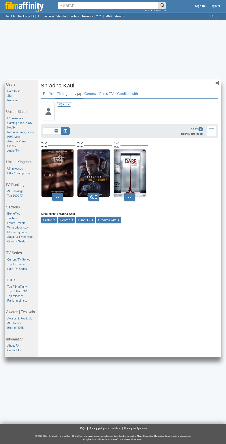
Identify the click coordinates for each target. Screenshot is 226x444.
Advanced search (154, 10)
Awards (120, 16)
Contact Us (14, 350)
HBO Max (13, 136)
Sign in (11, 95)
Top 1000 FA (15, 195)
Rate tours (14, 91)
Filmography (69, 94)
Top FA (10, 16)
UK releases (15, 168)
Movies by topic (17, 232)
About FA (13, 345)
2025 (99, 16)
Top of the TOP (17, 291)
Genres (90, 94)
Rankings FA (26, 16)
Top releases (15, 296)
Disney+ (12, 146)
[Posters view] (65, 131)
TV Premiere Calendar (52, 16)
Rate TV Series (17, 268)
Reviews (87, 16)
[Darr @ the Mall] (130, 173)
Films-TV (106, 94)
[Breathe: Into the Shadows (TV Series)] (93, 173)
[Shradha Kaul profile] (48, 115)
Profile (48, 94)
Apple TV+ (14, 150)
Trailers (74, 16)
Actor (65, 104)
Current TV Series (18, 259)
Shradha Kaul (57, 85)
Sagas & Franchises (20, 236)
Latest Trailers (16, 223)
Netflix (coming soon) (20, 132)
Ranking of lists (17, 300)
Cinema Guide (16, 241)
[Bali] (57, 173)
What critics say (17, 227)
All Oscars (14, 323)
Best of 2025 (15, 327)
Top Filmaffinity (17, 286)
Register (214, 6)
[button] (217, 83)
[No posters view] (47, 131)
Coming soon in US (19, 123)
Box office (13, 213)
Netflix (11, 127)
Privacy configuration (135, 428)
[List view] (56, 131)
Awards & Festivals (19, 318)
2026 (109, 16)
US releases (15, 118)
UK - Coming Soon (19, 173)
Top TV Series (16, 264)
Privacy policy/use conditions (105, 428)
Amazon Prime (16, 141)
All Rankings (15, 191)
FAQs (82, 428)
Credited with (127, 94)
